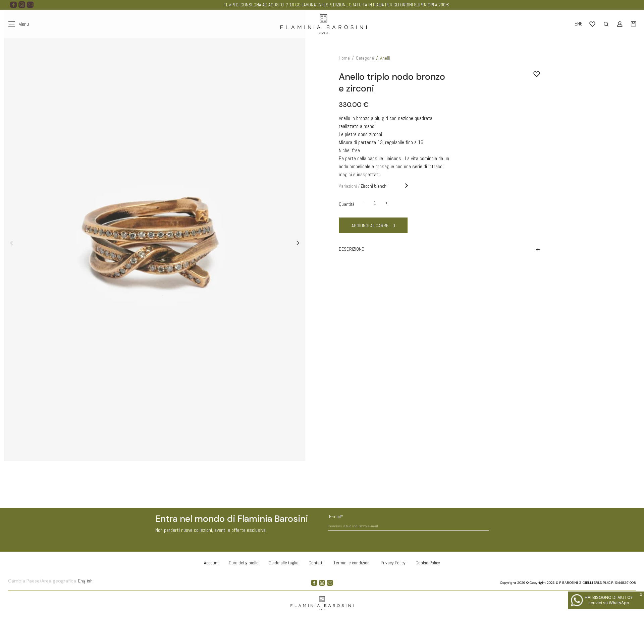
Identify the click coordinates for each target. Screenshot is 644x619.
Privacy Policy (393, 562)
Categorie (365, 58)
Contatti (316, 562)
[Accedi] (620, 24)
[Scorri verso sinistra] (11, 243)
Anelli (385, 58)
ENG (579, 23)
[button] (634, 24)
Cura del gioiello (244, 562)
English (85, 581)
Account (211, 562)
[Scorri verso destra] (297, 243)
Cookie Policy (428, 562)
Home (344, 58)
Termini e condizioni (352, 562)
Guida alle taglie (284, 562)
